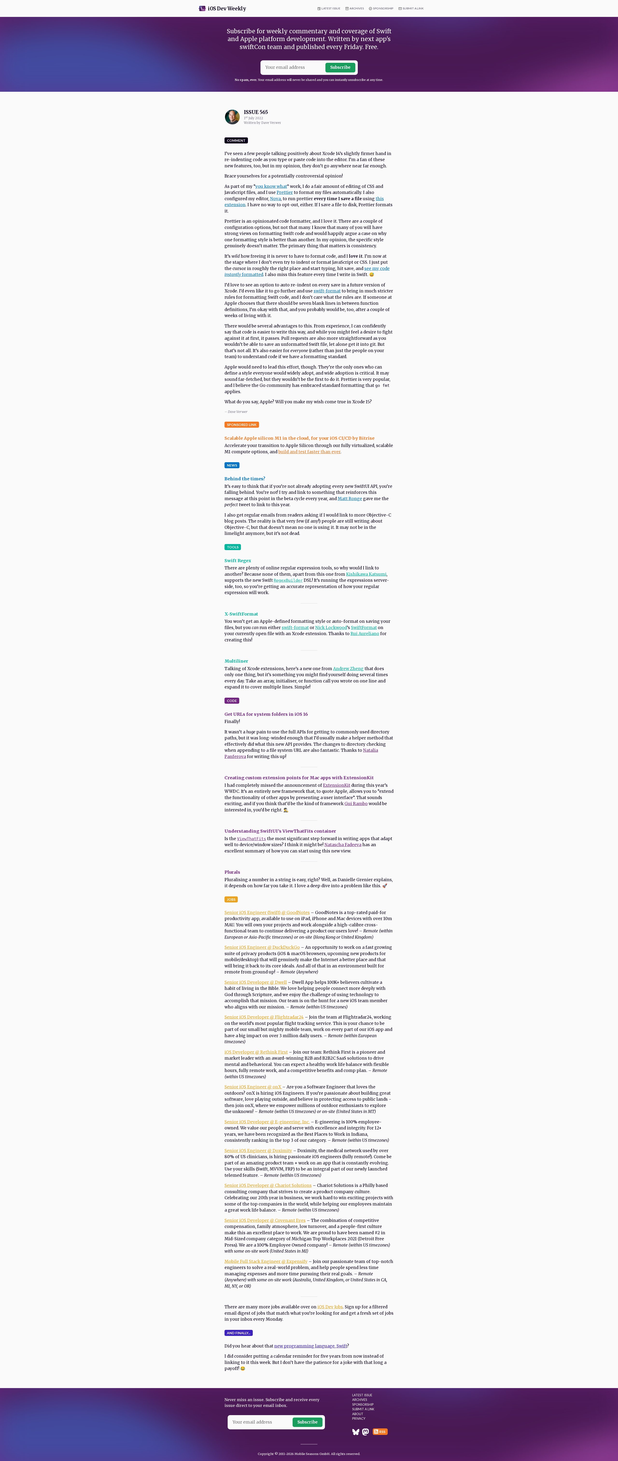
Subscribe (340, 67)
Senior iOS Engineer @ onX (253, 1087)
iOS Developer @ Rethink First (256, 1052)
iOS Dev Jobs (330, 1307)
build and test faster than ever (309, 451)
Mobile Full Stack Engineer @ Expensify (266, 1261)
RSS (382, 1432)
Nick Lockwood (331, 627)
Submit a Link (413, 8)
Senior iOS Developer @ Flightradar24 (264, 1017)
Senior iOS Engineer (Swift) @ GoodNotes (267, 912)
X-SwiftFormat (241, 614)
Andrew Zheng (348, 668)
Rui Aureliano (365, 633)
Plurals (232, 872)
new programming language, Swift (310, 1346)
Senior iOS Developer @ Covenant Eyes (265, 1220)
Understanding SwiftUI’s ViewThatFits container (280, 831)
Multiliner (236, 661)
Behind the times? (245, 479)
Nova (275, 198)
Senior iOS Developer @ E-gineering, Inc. (267, 1122)
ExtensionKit (336, 785)
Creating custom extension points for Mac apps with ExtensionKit (299, 777)
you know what (271, 186)
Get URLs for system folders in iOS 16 (266, 714)
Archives (357, 8)
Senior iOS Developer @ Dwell (256, 982)
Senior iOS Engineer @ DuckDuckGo (262, 947)
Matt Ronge (350, 498)
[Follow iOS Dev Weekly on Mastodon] (365, 1432)
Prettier (285, 192)
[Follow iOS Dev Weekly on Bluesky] (355, 1432)
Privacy (358, 1418)
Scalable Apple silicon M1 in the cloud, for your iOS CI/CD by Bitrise (299, 438)
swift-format (327, 291)
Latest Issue (331, 8)
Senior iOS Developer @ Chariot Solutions (268, 1185)
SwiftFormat (364, 627)
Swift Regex (238, 560)
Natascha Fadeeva (342, 844)
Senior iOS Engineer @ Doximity (258, 1150)
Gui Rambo (356, 803)
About (357, 1414)
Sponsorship (383, 8)
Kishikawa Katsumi (366, 574)
